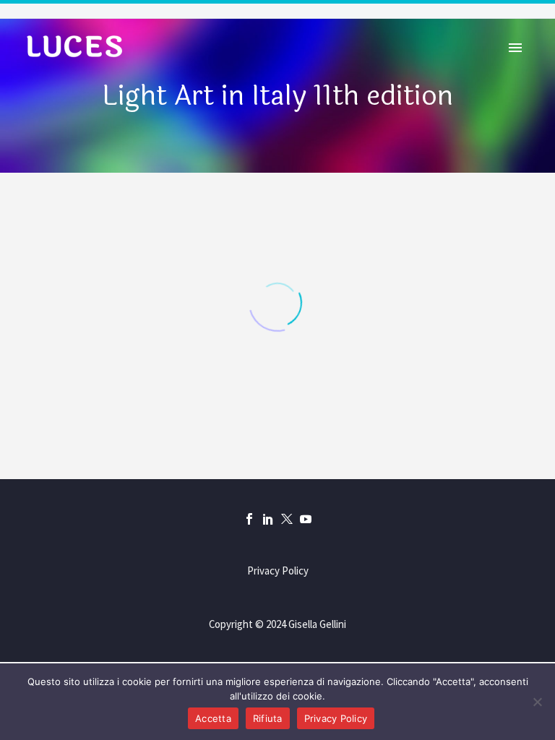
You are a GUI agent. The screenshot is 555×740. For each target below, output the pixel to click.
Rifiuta (268, 718)
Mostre (253, 67)
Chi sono (161, 67)
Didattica (477, 67)
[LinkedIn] (268, 519)
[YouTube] (305, 519)
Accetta (213, 718)
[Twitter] (287, 519)
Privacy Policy (278, 571)
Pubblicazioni (362, 67)
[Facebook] (249, 519)
